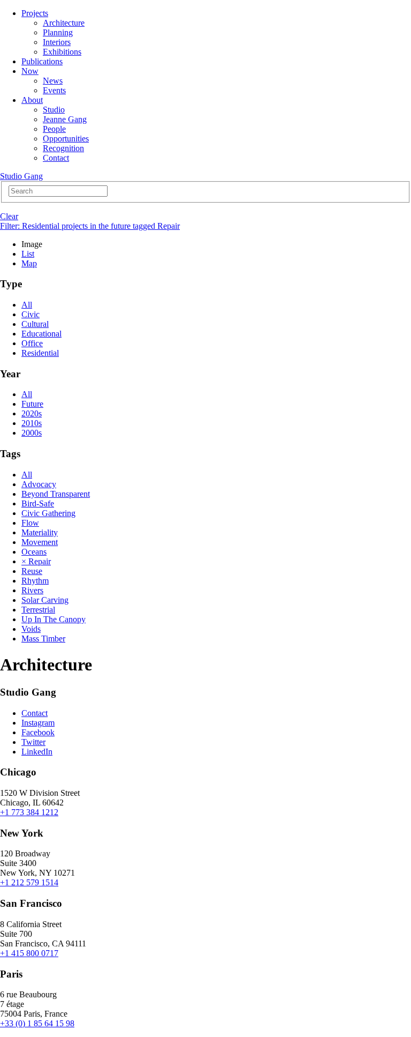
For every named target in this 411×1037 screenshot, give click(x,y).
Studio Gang (21, 176)
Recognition (63, 148)
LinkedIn (36, 751)
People (54, 128)
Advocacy (38, 484)
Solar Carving (44, 600)
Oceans (34, 551)
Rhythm (35, 580)
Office (32, 343)
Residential (40, 352)
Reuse (31, 571)
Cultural (35, 324)
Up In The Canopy (53, 619)
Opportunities (66, 138)
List (27, 253)
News (53, 80)
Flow (30, 522)
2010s (31, 423)
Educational (41, 333)
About (32, 100)
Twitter (33, 742)
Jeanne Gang (65, 119)
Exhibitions (62, 51)
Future (32, 403)
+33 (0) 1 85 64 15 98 (37, 1023)
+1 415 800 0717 (29, 953)
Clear (9, 216)
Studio (54, 109)
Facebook (38, 732)
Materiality (39, 532)
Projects (34, 13)
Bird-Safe (37, 503)
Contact (56, 157)
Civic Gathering (48, 513)
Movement (39, 542)
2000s (31, 432)
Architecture (64, 22)
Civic (30, 314)
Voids (31, 628)
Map (29, 263)
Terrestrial (38, 609)
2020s (31, 413)
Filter (90, 225)
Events (54, 90)
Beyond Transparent (55, 493)
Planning (58, 32)
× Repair (36, 561)
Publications (42, 61)
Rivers (32, 590)
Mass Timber (43, 638)
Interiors (57, 42)
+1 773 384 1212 (29, 812)
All (26, 304)
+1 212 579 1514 (29, 882)
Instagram (38, 722)
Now (30, 71)
